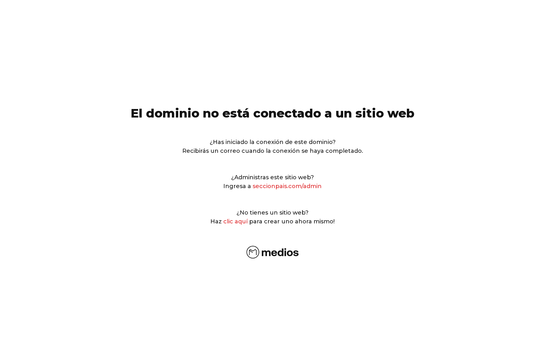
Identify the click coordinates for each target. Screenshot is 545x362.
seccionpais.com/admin (287, 186)
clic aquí (235, 221)
